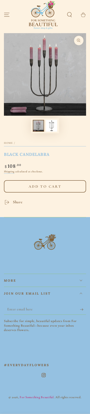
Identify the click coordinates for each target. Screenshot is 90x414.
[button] (69, 14)
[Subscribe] (83, 309)
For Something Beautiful (37, 397)
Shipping (9, 171)
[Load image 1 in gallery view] (38, 126)
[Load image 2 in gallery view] (51, 126)
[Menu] (7, 14)
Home (8, 142)
